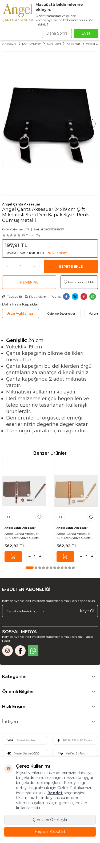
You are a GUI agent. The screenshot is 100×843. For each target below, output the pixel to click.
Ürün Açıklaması (20, 313)
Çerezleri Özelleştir (50, 819)
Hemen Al (29, 282)
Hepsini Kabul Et (50, 831)
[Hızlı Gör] (9, 517)
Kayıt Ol (87, 611)
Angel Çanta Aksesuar (21, 204)
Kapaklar (73, 44)
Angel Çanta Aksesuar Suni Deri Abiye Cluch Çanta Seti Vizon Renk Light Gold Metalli (74, 536)
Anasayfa (9, 44)
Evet (86, 33)
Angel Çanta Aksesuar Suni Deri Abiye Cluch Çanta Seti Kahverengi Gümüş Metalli (22, 536)
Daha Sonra (56, 33)
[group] (50, 124)
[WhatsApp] (33, 650)
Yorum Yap (33, 235)
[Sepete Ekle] (13, 556)
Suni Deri (54, 44)
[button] (9, 123)
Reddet (55, 792)
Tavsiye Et (14, 297)
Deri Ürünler (31, 44)
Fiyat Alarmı (38, 297)
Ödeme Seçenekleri (61, 313)
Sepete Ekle (71, 266)
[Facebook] (20, 650)
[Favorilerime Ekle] (39, 517)
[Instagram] (7, 650)
